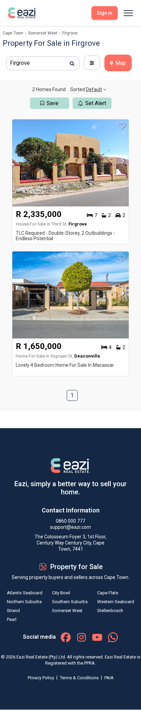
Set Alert (95, 103)
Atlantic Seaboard (24, 592)
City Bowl (61, 592)
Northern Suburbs (24, 601)
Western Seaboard (115, 601)
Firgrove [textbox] (20, 63)
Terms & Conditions (80, 677)
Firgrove (69, 33)
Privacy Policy (41, 677)
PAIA (109, 677)
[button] (121, 163)
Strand (13, 610)
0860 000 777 (70, 521)
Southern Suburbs (70, 601)
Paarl (11, 619)
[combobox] (42, 63)
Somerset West (42, 33)
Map (120, 63)
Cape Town (13, 33)
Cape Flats (107, 592)
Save (53, 103)
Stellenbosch (110, 610)
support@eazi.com (70, 527)
